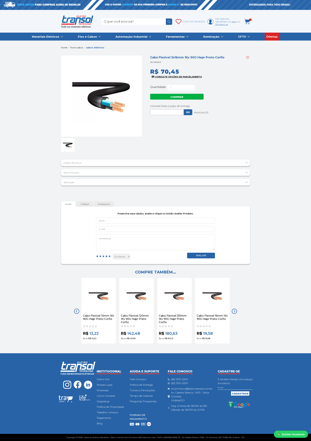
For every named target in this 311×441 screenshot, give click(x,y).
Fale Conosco (138, 379)
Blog (99, 423)
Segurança (103, 401)
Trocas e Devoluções (142, 390)
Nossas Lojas (104, 384)
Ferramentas (175, 36)
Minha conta (210, 21)
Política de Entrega (141, 384)
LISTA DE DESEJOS (194, 21)
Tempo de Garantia (141, 395)
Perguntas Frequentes (143, 401)
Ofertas (272, 36)
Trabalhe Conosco (107, 412)
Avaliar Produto (201, 255)
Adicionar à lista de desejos (247, 57)
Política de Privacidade (110, 406)
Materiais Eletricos (45, 36)
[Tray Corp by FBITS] (66, 399)
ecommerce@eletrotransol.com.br (192, 388)
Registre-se (221, 24)
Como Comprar (106, 395)
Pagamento (104, 417)
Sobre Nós (103, 379)
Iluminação (211, 36)
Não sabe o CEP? (200, 112)
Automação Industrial (131, 36)
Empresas (103, 390)
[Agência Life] (84, 398)
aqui (233, 21)
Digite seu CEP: (200, 106)
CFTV (242, 36)
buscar (169, 21)
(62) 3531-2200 (179, 379)
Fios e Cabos (87, 36)
